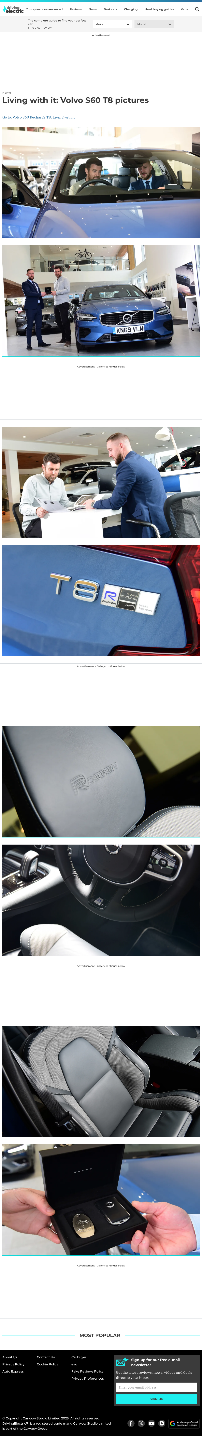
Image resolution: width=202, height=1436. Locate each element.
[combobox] (94, 24)
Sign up (157, 1399)
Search (197, 9)
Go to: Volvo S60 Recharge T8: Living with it (38, 117)
